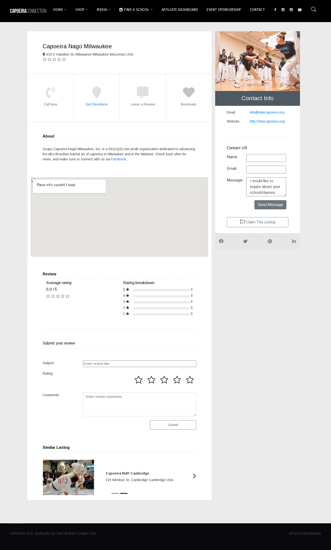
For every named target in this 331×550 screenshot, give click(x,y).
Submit (173, 425)
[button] (44, 476)
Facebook (118, 159)
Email (231, 168)
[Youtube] (291, 9)
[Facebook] (275, 9)
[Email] (299, 9)
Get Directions (97, 104)
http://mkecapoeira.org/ (267, 121)
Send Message (270, 205)
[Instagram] (283, 9)
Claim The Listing (260, 222)
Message (235, 180)
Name (232, 157)
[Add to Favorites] (189, 96)
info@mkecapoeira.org (267, 112)
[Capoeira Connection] (28, 11)
